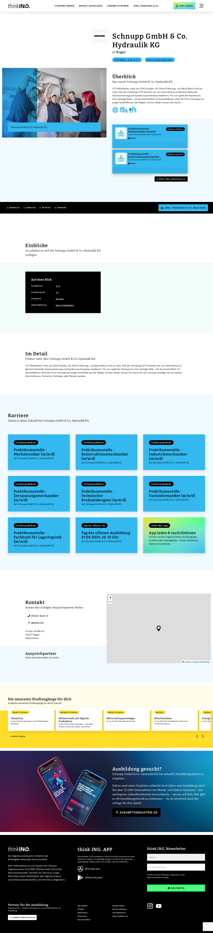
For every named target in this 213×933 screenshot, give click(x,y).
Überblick (14, 207)
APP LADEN (186, 5)
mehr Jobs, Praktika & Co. (172, 179)
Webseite (37, 622)
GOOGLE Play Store (94, 877)
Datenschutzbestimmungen (158, 877)
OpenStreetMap (202, 661)
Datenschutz (83, 913)
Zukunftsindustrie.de (139, 812)
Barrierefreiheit (84, 919)
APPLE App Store (92, 869)
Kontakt (81, 909)
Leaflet (187, 661)
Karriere (61, 207)
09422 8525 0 (39, 615)
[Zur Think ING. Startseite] (24, 5)
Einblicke (31, 207)
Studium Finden (64, 5)
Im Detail (46, 207)
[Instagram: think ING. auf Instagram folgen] (150, 906)
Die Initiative (83, 906)
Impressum (82, 916)
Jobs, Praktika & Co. (146, 5)
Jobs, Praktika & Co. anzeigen (185, 207)
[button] (159, 628)
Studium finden (118, 906)
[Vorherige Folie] (197, 736)
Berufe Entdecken (90, 5)
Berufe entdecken (119, 909)
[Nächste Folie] (202, 736)
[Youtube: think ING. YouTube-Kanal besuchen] (159, 906)
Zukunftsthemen (118, 5)
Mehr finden (18, 736)
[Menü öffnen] (201, 5)
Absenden (177, 888)
